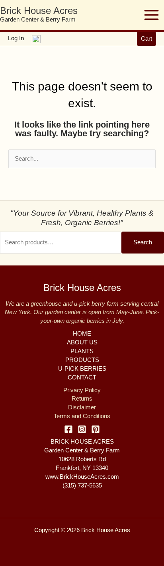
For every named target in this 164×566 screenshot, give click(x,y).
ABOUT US (82, 342)
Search (142, 242)
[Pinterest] (95, 429)
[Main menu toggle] (151, 15)
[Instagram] (82, 429)
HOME (82, 333)
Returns (82, 398)
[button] (146, 39)
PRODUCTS (82, 360)
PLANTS (82, 351)
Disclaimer (82, 407)
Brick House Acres (39, 11)
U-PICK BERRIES (82, 369)
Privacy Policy (82, 390)
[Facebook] (68, 429)
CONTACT (82, 377)
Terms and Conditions (82, 416)
